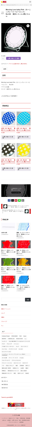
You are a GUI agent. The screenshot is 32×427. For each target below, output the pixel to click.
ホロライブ (25, 363)
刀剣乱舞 (22, 365)
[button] (28, 25)
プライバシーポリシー (13, 422)
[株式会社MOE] (4, 2)
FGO (20, 336)
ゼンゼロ (21, 349)
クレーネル (4, 349)
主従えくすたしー (10, 365)
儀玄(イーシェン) (5, 309)
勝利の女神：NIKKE (6, 368)
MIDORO (4, 338)
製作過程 (28, 418)
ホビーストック (17, 363)
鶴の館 (27, 373)
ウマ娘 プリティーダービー (8, 346)
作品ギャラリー (12, 418)
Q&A (20, 420)
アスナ (3, 343)
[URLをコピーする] (22, 200)
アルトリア (4, 321)
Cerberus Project (6, 336)
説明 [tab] (5, 69)
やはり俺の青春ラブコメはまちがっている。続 (19, 341)
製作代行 (5, 388)
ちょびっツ (4, 341)
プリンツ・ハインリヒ (7, 363)
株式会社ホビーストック (13, 370)
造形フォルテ (21, 373)
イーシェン (16, 343)
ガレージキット (24, 346)
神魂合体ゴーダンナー (7, 373)
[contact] (19, 415)
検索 (28, 299)
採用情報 (21, 422)
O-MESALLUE (11, 338)
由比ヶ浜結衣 (24, 370)
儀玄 (17, 365)
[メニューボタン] (30, 2)
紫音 (15, 373)
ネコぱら (22, 357)
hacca (24, 336)
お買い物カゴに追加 (13, 58)
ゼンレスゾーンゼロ (6, 351)
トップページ (5, 418)
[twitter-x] (13, 415)
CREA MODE (14, 336)
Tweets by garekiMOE (7, 397)
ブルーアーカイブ (6, 360)
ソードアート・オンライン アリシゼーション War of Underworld (13, 354)
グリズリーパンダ (13, 349)
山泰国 (22, 368)
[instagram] (15, 415)
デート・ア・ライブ (13, 357)
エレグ (3, 313)
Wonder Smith (19, 338)
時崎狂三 (4, 370)
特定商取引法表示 (26, 420)
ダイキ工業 (4, 357)
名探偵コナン (16, 368)
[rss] (17, 415)
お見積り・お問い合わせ (12, 420)
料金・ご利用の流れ (20, 418)
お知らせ (5, 381)
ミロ (3, 365)
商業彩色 (5, 384)
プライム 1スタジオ (16, 360)
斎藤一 (3, 317)
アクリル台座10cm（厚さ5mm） (18, 64)
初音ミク (28, 365)
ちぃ (2, 325)
